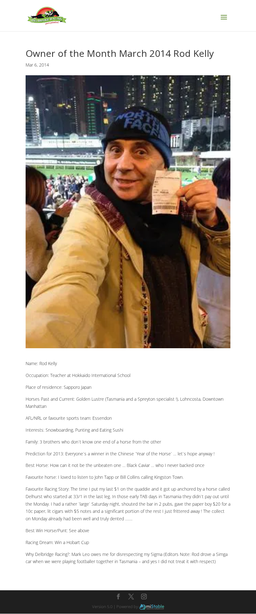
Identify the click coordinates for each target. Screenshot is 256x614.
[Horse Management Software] (151, 606)
